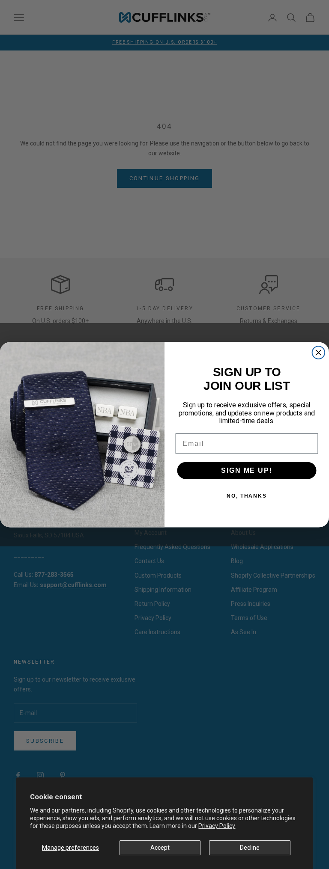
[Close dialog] (318, 352)
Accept (160, 847)
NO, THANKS (247, 495)
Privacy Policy (216, 825)
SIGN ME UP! (246, 470)
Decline (250, 847)
